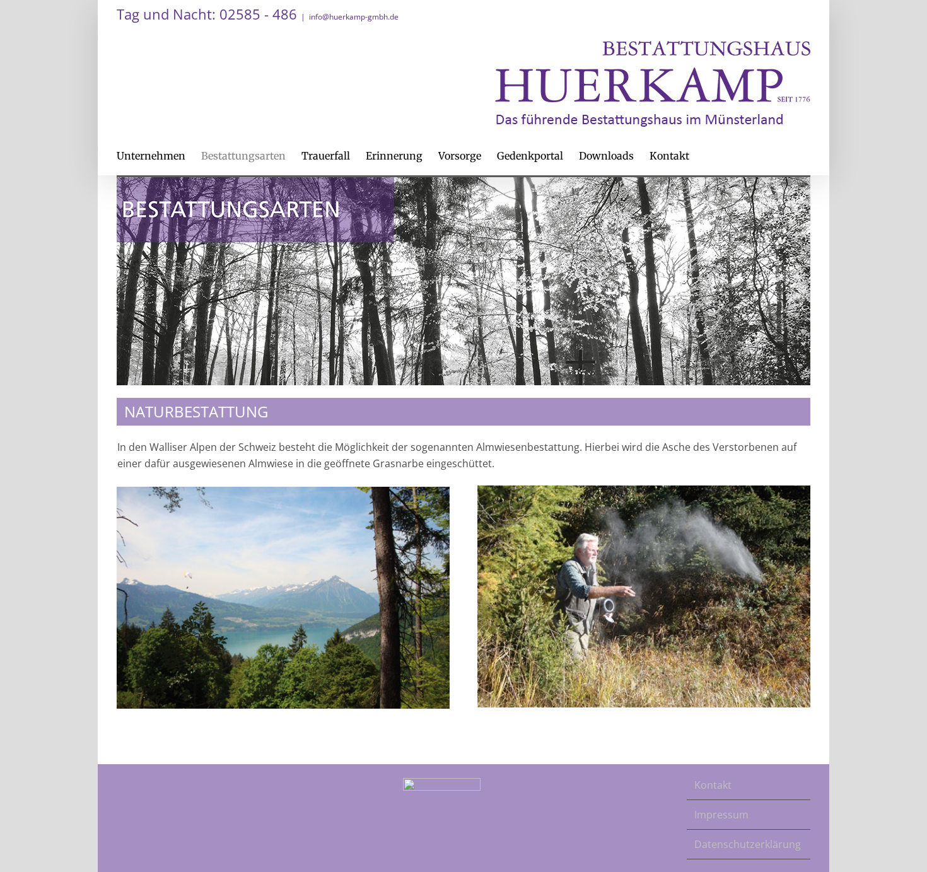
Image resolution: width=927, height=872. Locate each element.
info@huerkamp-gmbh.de (354, 16)
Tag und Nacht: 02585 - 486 (207, 13)
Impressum (721, 815)
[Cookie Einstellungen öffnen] (28, 856)
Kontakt (713, 785)
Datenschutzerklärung (747, 844)
